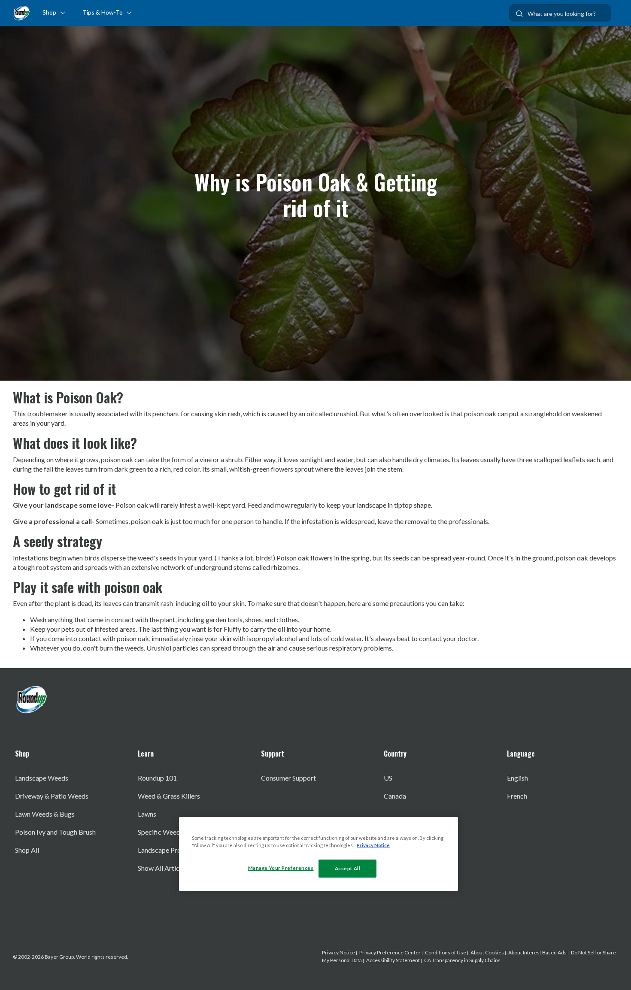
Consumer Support (288, 778)
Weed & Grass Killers (169, 796)
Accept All (348, 868)
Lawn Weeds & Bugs (45, 814)
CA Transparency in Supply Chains (462, 960)
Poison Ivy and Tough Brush (55, 832)
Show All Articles (163, 868)
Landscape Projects (166, 850)
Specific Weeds (160, 832)
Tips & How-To (102, 12)
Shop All (27, 850)
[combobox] (560, 12)
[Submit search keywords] (519, 13)
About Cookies (487, 952)
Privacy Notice (338, 952)
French (517, 796)
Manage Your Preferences (281, 868)
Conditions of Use (445, 952)
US (388, 778)
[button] (66, 11)
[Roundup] (21, 12)
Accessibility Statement (393, 960)
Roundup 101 (157, 778)
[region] (318, 854)
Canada (395, 796)
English (517, 778)
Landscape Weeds (41, 778)
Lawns (147, 814)
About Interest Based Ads (537, 952)
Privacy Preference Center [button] (390, 952)
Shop (49, 12)
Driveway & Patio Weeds (51, 796)
